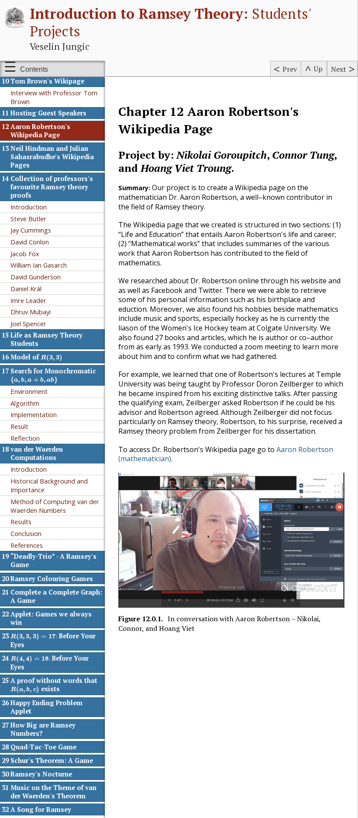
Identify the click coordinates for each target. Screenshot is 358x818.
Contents (34, 69)
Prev (289, 69)
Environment (29, 391)
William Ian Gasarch (38, 265)
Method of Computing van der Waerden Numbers (54, 506)
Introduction (28, 206)
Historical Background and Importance (49, 485)
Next (338, 69)
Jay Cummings (30, 230)
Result (19, 426)
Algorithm (24, 403)
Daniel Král (25, 288)
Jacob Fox (24, 253)
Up (318, 68)
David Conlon (29, 241)
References (26, 545)
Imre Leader (28, 300)
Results (20, 521)
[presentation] (52, 358)
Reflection (25, 438)
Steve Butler (28, 218)
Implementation (33, 414)
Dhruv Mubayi (30, 311)
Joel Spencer (28, 323)
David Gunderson (35, 276)
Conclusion (25, 533)
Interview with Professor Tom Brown (53, 97)
